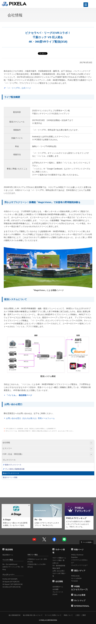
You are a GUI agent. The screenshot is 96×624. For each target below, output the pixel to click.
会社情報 (15, 15)
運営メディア (79, 571)
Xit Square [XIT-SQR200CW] (12, 584)
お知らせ (55, 563)
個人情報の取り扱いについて (32, 615)
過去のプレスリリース (11, 473)
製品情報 (9, 549)
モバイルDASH (76, 578)
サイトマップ (79, 600)
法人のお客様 (79, 595)
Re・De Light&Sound (9, 564)
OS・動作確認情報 (58, 565)
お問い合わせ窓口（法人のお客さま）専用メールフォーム (30, 418)
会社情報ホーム (57, 587)
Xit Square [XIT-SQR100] (10, 582)
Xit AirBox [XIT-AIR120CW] (11, 587)
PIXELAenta (75, 576)
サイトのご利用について (53, 615)
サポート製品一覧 (58, 560)
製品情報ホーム (7, 555)
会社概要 (55, 589)
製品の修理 (56, 568)
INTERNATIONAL (81, 606)
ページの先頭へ (87, 542)
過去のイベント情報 (10, 477)
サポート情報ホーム (59, 558)
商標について (68, 615)
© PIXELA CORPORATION (48, 620)
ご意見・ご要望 (80, 615)
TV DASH (74, 581)
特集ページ (79, 549)
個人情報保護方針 (15, 615)
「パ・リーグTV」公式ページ (18, 88)
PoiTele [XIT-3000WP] (9, 579)
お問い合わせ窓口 (58, 571)
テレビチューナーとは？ (79, 565)
